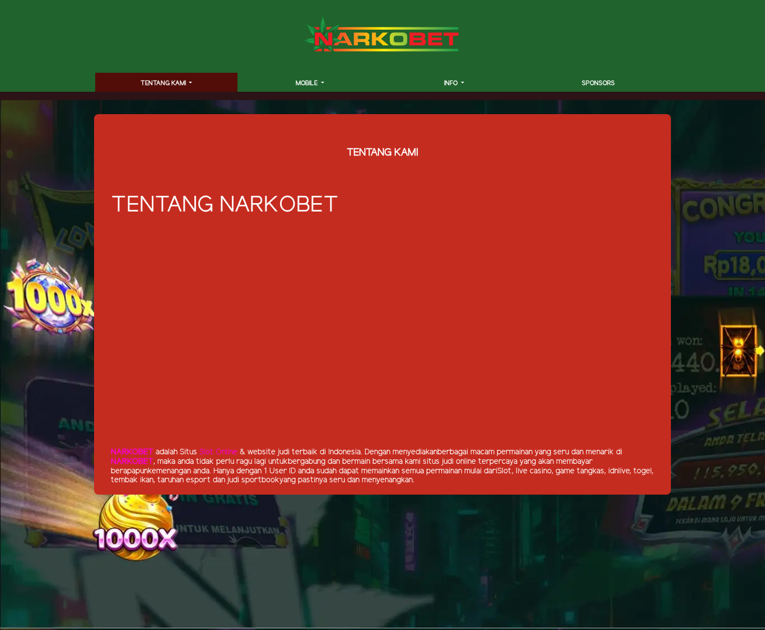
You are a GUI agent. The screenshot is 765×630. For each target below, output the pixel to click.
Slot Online (218, 452)
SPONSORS (598, 83)
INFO (451, 83)
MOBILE (307, 83)
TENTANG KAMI (164, 83)
